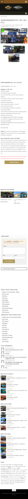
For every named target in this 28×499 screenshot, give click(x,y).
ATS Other (5, 331)
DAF (10, 470)
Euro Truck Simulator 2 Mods (13, 493)
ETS (18, 470)
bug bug (7, 353)
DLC (14, 470)
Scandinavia (8, 478)
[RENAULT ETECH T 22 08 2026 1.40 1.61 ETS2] (3, 378)
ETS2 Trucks (4, 16)
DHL (12, 470)
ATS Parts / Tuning (7, 335)
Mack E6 (17, 475)
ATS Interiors (5, 329)
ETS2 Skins (5, 310)
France (13, 471)
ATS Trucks (5, 319)
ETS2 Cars (4, 298)
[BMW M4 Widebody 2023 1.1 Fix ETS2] (3, 427)
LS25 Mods (8, 466)
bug (6, 367)
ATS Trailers (5, 321)
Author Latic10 (14, 468)
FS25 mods (11, 482)
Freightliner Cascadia (19, 471)
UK (8, 480)
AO (6, 468)
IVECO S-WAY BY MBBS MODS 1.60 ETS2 (17, 449)
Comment (5, 246)
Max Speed (23, 475)
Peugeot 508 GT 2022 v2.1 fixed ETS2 (16, 444)
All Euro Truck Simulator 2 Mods (10, 292)
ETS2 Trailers (5, 302)
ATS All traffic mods (7, 337)
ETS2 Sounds (5, 312)
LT (14, 475)
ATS (9, 468)
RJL (5, 478)
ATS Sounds (5, 341)
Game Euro (9, 473)
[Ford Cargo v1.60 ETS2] (3, 397)
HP (23, 473)
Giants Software (15, 473)
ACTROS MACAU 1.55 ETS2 (6, 199)
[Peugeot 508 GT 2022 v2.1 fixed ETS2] (3, 444)
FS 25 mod (3, 464)
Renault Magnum (20, 476)
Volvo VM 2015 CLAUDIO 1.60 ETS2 (15, 455)
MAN (20, 475)
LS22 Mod (8, 464)
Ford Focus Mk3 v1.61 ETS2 (13, 414)
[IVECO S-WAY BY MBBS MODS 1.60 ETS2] (3, 450)
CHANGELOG (4, 470)
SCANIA (12, 478)
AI (16, 466)
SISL (25, 478)
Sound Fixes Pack (4, 480)
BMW (18, 468)
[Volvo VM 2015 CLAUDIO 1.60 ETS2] (3, 456)
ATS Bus (4, 325)
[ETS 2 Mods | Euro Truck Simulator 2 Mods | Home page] (14, 7)
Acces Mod (13, 466)
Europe (22, 470)
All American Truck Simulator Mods (11, 317)
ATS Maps (4, 323)
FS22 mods (6, 482)
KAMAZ (26, 473)
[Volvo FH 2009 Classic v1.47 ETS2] (20, 195)
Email (15, 255)
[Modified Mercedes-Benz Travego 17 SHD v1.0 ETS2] (3, 421)
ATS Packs (5, 333)
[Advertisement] (14, 72)
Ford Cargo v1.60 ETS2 (12, 397)
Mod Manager (4, 477)
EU (20, 470)
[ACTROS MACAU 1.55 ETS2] (7, 195)
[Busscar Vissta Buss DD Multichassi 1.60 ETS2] (3, 408)
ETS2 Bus (4, 296)
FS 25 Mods (14, 464)
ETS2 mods (4, 493)
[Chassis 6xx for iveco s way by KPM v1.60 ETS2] (3, 391)
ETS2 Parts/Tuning (7, 308)
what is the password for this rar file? (14, 349)
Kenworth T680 (3, 475)
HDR (21, 473)
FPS (11, 471)
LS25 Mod (6, 483)
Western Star (12, 480)
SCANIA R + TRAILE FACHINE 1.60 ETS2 (16, 438)
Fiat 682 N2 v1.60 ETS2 (12, 384)
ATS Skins (4, 339)
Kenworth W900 (9, 475)
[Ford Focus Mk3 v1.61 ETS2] (3, 415)
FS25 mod (11, 483)
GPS (20, 473)
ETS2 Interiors (6, 304)
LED (13, 475)
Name (4, 255)
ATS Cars (4, 327)
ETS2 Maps (5, 300)
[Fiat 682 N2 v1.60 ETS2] (3, 385)
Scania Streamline (17, 478)
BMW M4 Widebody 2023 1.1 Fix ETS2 (16, 427)
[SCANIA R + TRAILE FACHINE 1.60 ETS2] (3, 438)
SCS (22, 479)
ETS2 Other (5, 306)
